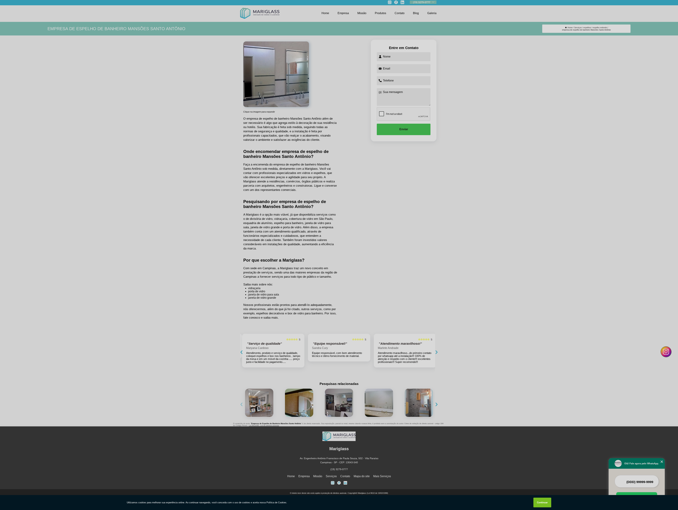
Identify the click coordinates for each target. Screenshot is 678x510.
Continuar (542, 502)
